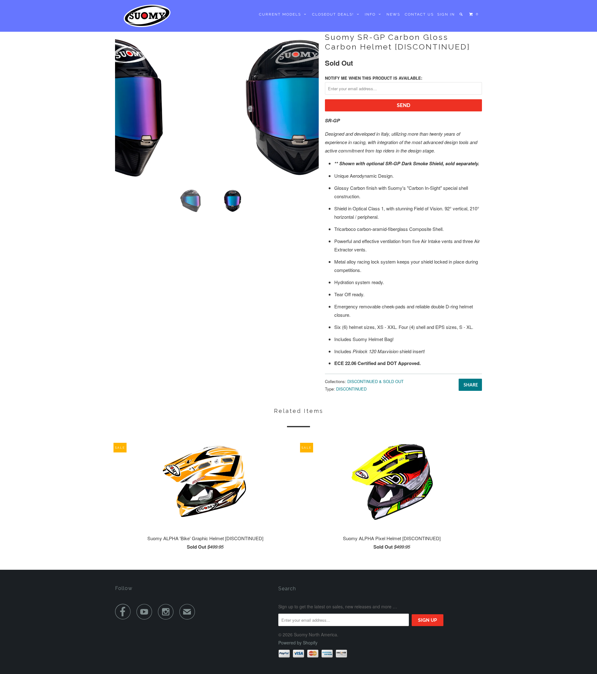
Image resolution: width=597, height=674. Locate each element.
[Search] (461, 14)
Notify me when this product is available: (373, 78)
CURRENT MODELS (281, 14)
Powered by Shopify (297, 642)
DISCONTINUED (351, 389)
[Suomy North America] (147, 16)
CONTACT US (419, 14)
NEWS (393, 14)
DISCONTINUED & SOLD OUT (375, 381)
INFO (372, 14)
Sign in (446, 14)
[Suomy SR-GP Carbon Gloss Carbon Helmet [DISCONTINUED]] (217, 107)
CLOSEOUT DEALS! (334, 14)
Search (287, 589)
